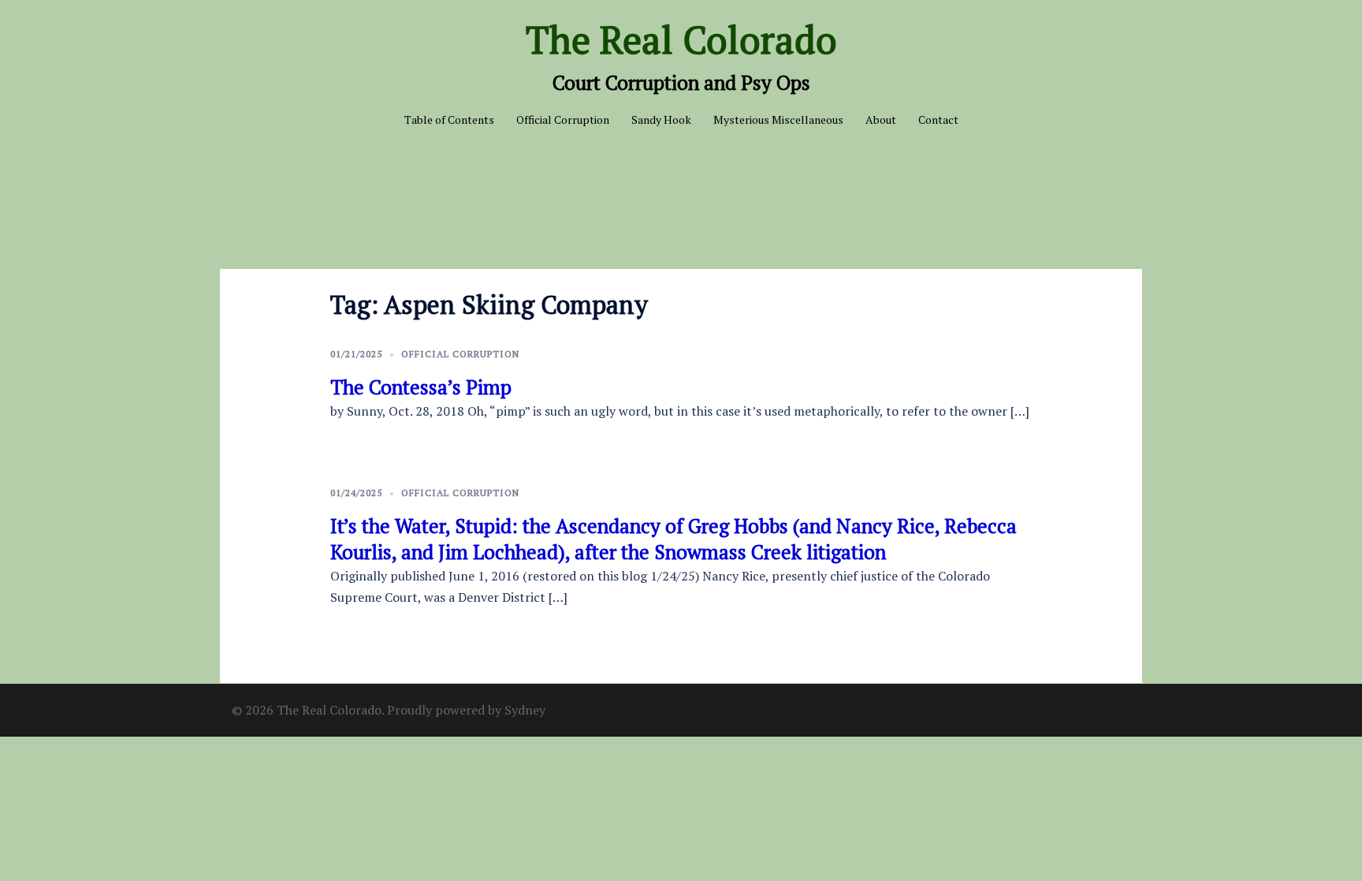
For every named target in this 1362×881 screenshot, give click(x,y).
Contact (938, 119)
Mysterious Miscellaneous (778, 119)
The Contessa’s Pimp (421, 387)
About (880, 119)
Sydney (524, 710)
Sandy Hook (661, 119)
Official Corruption (562, 119)
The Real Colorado (681, 39)
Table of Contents (449, 119)
